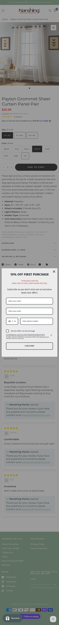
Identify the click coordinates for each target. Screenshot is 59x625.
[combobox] (12, 321)
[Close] (54, 271)
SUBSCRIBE (29, 346)
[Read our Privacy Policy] (51, 335)
